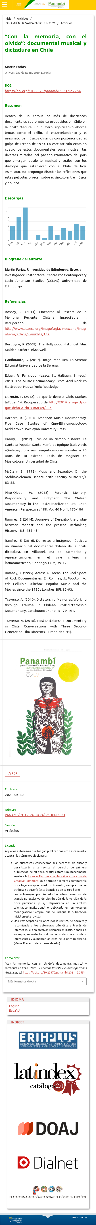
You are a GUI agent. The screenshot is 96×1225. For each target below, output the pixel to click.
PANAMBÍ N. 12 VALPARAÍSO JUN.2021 (30, 23)
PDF (14, 773)
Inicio (8, 18)
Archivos (22, 18)
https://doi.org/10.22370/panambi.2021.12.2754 (43, 91)
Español (14, 1010)
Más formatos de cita (22, 981)
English (14, 1006)
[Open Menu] (4, 4)
